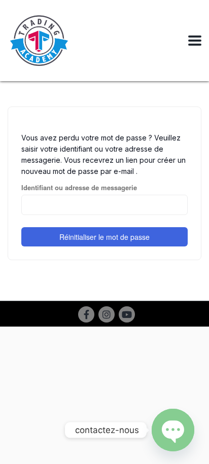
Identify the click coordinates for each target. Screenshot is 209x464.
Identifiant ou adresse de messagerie (79, 187)
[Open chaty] (173, 430)
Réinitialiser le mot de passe (104, 237)
